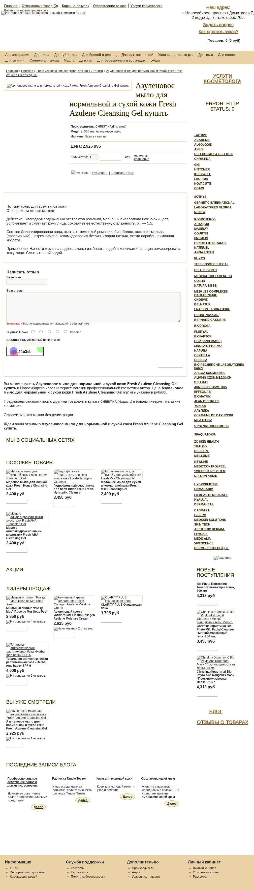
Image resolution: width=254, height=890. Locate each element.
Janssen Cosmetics (210, 387)
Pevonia (201, 534)
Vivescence (204, 543)
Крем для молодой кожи (114, 778)
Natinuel (201, 247)
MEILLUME (202, 456)
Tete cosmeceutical (211, 264)
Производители (143, 868)
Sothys (200, 196)
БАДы (155, 60)
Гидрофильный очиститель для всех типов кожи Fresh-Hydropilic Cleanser (74, 489)
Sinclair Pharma (208, 346)
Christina (27, 71)
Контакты (77, 868)
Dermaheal (204, 504)
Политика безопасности (88, 876)
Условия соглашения (146, 876)
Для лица (41, 55)
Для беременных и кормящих (121, 60)
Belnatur (202, 304)
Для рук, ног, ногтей (137, 55)
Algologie (203, 144)
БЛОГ (215, 711)
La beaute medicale (211, 495)
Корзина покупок (75, 6)
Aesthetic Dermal (209, 529)
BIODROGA (202, 326)
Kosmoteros (205, 219)
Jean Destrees (206, 401)
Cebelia (200, 360)
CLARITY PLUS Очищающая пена (121, 606)
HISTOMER (202, 169)
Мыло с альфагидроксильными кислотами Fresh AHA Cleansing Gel (23, 533)
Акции (136, 872)
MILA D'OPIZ (203, 420)
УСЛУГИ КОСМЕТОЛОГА (222, 78)
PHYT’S (199, 258)
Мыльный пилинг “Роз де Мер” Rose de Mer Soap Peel (26, 609)
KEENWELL (202, 174)
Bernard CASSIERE (210, 320)
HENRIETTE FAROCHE (210, 243)
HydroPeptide (206, 484)
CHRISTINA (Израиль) (110, 126)
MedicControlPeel (210, 466)
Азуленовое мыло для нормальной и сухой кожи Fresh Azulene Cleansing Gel (26, 725)
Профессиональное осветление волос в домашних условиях (22, 782)
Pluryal (201, 331)
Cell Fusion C (205, 270)
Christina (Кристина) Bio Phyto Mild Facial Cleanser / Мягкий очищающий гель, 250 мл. (215, 631)
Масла (69, 60)
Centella (202, 355)
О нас (14, 868)
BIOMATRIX (202, 396)
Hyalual (201, 499)
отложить (141, 155)
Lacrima (201, 179)
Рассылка (200, 876)
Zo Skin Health (206, 441)
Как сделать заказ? (218, 31)
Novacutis (203, 183)
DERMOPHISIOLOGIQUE (211, 548)
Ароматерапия (17, 55)
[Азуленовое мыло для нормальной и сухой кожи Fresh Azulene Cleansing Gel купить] (68, 85)
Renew (199, 212)
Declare (201, 451)
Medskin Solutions (210, 520)
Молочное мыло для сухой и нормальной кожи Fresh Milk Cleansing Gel (121, 485)
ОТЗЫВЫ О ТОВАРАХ (222, 722)
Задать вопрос (218, 24)
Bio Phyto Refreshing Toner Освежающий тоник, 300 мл (216, 587)
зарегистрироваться (34, 10)
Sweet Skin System (209, 471)
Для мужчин (15, 60)
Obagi (199, 188)
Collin (199, 281)
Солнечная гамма (44, 60)
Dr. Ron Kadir (205, 476)
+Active (200, 135)
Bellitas (201, 382)
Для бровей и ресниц (99, 55)
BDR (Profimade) (208, 341)
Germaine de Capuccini (213, 415)
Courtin (201, 233)
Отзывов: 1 (100, 173)
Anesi (198, 149)
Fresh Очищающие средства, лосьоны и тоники (69, 71)
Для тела (205, 55)
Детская (85, 60)
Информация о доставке (27, 872)
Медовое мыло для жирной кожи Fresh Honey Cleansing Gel (26, 485)
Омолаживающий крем (158, 778)
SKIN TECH (202, 524)
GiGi (197, 164)
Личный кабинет (204, 868)
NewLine (201, 461)
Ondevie (201, 299)
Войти (8, 10)
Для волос (226, 55)
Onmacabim (203, 489)
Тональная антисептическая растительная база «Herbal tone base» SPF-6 (27, 662)
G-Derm (200, 515)
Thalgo (200, 446)
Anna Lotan (204, 252)
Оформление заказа (110, 6)
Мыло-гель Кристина (41, 211)
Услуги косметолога (146, 6)
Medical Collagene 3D (213, 276)
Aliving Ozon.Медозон (212, 377)
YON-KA (200, 406)
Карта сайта (79, 872)
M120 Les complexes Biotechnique (211, 293)
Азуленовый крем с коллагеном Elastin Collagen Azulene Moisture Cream (74, 615)
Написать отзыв (122, 173)
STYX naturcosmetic (211, 426)
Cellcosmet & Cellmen (213, 154)
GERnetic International (214, 202)
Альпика (201, 410)
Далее (38, 807)
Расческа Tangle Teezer (69, 778)
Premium (201, 238)
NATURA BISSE (205, 285)
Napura (200, 350)
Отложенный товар (206, 872)
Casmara (202, 510)
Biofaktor (203, 336)
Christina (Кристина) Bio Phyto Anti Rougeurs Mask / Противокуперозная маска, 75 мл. (215, 677)
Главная (11, 6)
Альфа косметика (209, 373)
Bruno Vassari (206, 315)
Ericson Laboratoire (212, 309)
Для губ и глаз (65, 55)
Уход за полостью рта (175, 55)
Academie (202, 140)
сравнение (141, 159)
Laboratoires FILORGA (213, 207)
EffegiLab (202, 392)
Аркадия (201, 224)
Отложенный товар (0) (40, 6)
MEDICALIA (202, 538)
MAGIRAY (201, 229)
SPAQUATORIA (205, 434)
